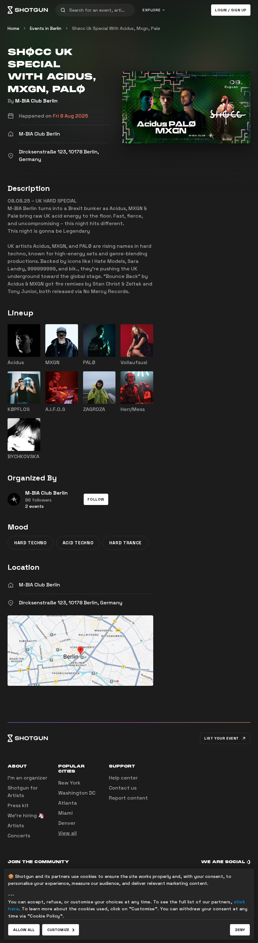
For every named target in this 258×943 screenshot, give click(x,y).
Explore (151, 10)
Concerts (19, 835)
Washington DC (76, 793)
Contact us (123, 788)
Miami (65, 813)
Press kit (18, 805)
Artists (16, 825)
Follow (95, 499)
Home (13, 28)
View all (67, 833)
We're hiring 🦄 (26, 815)
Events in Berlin (45, 28)
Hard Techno (30, 543)
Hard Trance (125, 543)
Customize (58, 929)
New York (69, 782)
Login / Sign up (231, 10)
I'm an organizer (27, 777)
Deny (240, 929)
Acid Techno (78, 543)
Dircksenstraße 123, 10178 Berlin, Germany (70, 602)
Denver (67, 823)
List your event (221, 738)
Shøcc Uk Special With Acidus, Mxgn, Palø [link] (116, 28)
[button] (96, 499)
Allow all (24, 929)
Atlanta (67, 803)
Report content (128, 798)
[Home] (28, 10)
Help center (123, 777)
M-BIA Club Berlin (36, 100)
